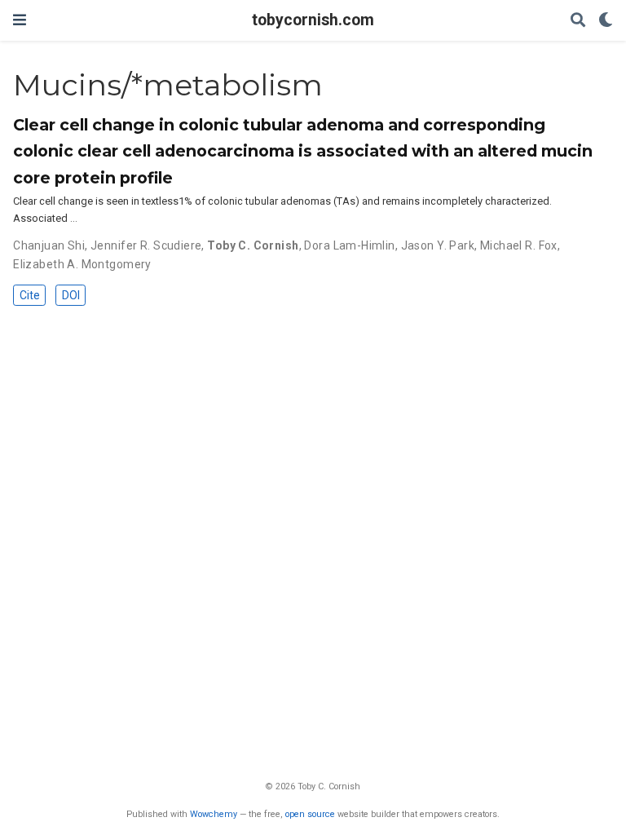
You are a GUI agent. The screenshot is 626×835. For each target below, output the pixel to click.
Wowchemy (213, 814)
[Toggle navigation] (19, 20)
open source (310, 814)
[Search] (578, 20)
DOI (71, 295)
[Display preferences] (605, 20)
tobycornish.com (313, 20)
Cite (30, 295)
